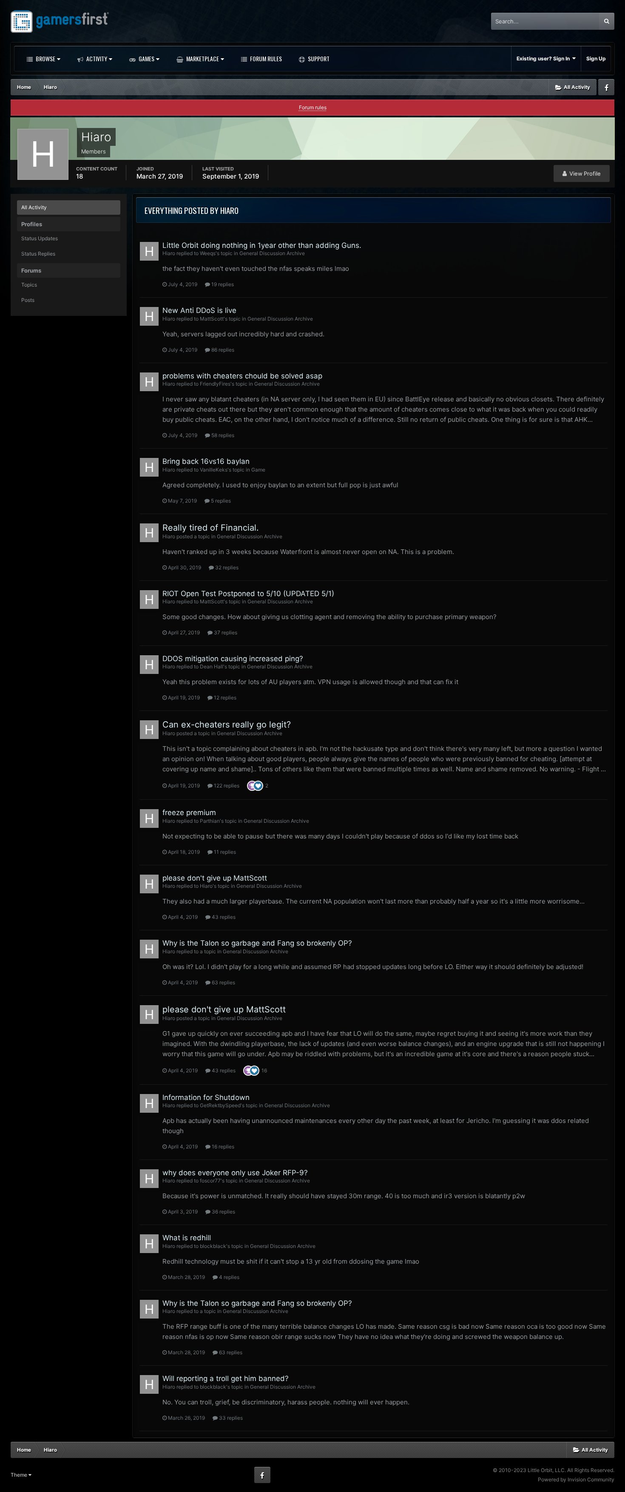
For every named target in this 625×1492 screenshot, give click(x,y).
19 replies (222, 284)
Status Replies (38, 253)
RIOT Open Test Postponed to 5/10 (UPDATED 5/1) (248, 593)
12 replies (224, 697)
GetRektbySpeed (220, 1105)
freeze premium (189, 812)
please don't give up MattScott (214, 878)
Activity (96, 58)
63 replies (222, 982)
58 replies (222, 435)
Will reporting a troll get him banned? (225, 1378)
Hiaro (168, 253)
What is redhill (186, 1237)
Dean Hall (211, 666)
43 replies (223, 917)
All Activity (34, 207)
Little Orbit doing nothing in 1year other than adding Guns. (261, 245)
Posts (27, 300)
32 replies (226, 567)
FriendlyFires (215, 384)
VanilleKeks (213, 469)
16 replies (222, 1146)
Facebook (606, 87)
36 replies (222, 1211)
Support (318, 58)
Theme (19, 1475)
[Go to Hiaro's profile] (149, 251)
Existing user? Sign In (544, 58)
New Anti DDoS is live (199, 310)
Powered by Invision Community (576, 1479)
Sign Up (596, 58)
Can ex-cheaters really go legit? (226, 724)
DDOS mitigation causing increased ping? (232, 658)
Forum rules (313, 107)
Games (145, 58)
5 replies (220, 500)
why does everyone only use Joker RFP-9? (235, 1172)
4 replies (228, 1277)
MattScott (212, 318)
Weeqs (208, 253)
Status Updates (39, 238)
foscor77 (210, 1180)
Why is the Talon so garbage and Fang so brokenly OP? (257, 943)
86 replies (222, 350)
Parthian (210, 821)
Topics (29, 284)
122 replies (226, 785)
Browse (44, 58)
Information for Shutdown (206, 1097)
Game (258, 469)
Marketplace (202, 58)
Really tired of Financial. (210, 528)
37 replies (225, 632)
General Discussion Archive (272, 253)
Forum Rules (265, 58)
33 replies (230, 1418)
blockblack (213, 1246)
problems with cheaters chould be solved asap (242, 376)
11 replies (224, 852)
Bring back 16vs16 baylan (206, 461)
